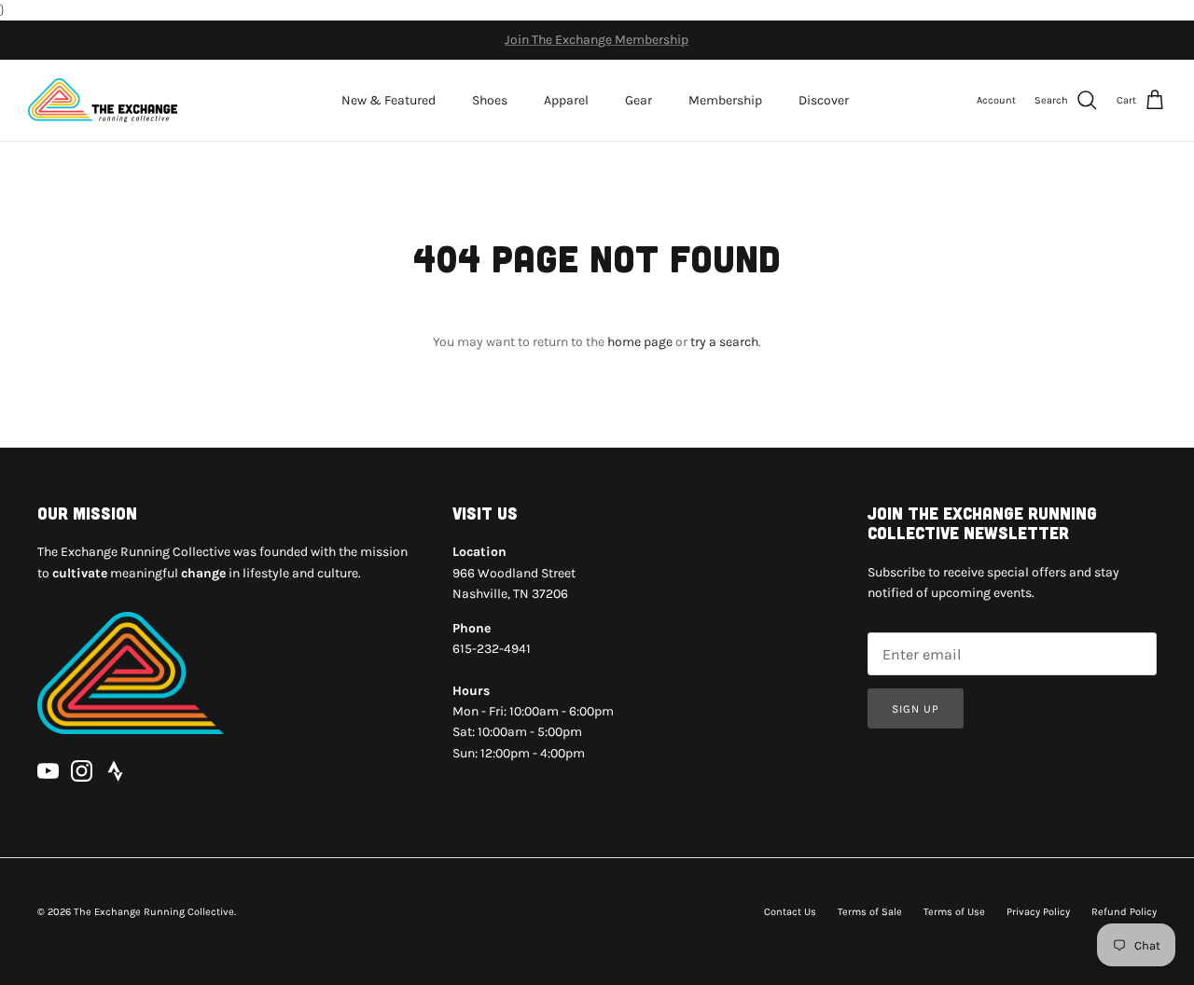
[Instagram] (81, 771)
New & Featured (388, 100)
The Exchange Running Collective (154, 912)
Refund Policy (1124, 912)
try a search (724, 342)
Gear (638, 100)
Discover (823, 100)
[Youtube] (48, 771)
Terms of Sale (870, 912)
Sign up (915, 708)
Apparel (566, 100)
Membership (725, 100)
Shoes (489, 100)
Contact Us (790, 912)
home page (640, 342)
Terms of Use (954, 912)
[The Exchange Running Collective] (102, 100)
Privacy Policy (1038, 912)
